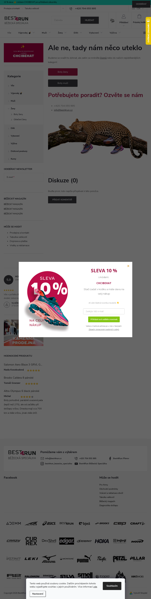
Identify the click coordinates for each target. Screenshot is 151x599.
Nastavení (37, 593)
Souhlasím (112, 586)
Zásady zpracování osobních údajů (104, 329)
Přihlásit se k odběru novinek (104, 319)
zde (95, 586)
